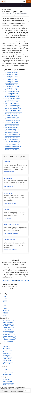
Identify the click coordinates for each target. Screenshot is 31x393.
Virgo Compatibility (8, 331)
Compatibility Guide (8, 320)
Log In (23, 1)
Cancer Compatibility (8, 327)
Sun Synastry (6, 348)
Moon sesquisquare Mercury (12, 89)
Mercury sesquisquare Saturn (13, 108)
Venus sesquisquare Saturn (12, 119)
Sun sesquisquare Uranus (11, 84)
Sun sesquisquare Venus (11, 77)
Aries (4, 296)
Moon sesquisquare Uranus (12, 98)
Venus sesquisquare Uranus (12, 120)
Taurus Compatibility (8, 324)
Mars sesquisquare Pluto (11, 132)
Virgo (4, 305)
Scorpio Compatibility (9, 334)
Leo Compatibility (8, 329)
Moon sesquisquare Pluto (12, 101)
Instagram (20, 280)
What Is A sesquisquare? (11, 72)
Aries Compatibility (8, 322)
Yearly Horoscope (8, 384)
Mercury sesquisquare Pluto (12, 113)
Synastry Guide (7, 346)
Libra (4, 307)
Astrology (7, 161)
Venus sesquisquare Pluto (12, 124)
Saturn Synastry (7, 358)
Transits (6, 210)
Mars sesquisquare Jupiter (12, 125)
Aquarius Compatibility (9, 339)
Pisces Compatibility (8, 341)
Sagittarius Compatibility (9, 336)
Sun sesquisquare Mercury (12, 76)
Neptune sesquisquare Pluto (12, 149)
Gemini (5, 300)
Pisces (4, 315)
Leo (4, 303)
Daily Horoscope (7, 381)
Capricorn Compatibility (9, 338)
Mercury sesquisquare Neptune (13, 112)
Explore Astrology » (9, 171)
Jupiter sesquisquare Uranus (12, 136)
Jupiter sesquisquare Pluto (12, 139)
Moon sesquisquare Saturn (12, 96)
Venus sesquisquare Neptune (12, 122)
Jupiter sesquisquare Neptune (13, 137)
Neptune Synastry (8, 362)
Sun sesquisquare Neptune (12, 86)
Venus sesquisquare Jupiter (12, 117)
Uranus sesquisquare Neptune (13, 146)
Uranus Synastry (7, 360)
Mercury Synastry (7, 350)
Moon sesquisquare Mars (11, 93)
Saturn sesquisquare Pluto (12, 144)
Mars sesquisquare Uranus (12, 129)
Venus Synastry (7, 351)
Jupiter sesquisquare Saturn (12, 134)
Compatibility (8, 193)
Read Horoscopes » (9, 186)
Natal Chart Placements (11, 225)
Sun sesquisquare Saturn (11, 83)
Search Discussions (8, 374)
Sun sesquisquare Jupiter (11, 81)
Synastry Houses (9, 239)
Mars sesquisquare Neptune (12, 131)
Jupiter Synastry (7, 357)
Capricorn (5, 312)
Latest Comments (8, 372)
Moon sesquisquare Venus (12, 91)
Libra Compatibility (8, 332)
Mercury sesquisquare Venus (12, 103)
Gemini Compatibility (8, 326)
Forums (5, 369)
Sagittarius (6, 310)
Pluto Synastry (7, 363)
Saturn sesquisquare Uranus (12, 141)
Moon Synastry (7, 353)
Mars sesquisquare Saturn (12, 127)
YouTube (26, 280)
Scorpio (5, 308)
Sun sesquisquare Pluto (11, 88)
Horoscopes (8, 178)
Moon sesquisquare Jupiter (12, 95)
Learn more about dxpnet (9, 280)
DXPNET (3, 1)
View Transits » (8, 218)
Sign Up (28, 1)
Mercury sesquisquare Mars (12, 105)
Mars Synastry (7, 355)
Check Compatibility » (10, 203)
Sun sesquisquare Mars (11, 79)
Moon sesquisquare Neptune (12, 100)
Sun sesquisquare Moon (11, 74)
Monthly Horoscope (8, 383)
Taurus (4, 298)
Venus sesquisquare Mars (12, 115)
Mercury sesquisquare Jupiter (13, 107)
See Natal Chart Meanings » (11, 233)
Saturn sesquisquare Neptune (13, 143)
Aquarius (5, 313)
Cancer (5, 301)
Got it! (26, 390)
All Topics (5, 371)
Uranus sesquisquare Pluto (12, 148)
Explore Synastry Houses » (11, 249)
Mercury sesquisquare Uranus (13, 110)
